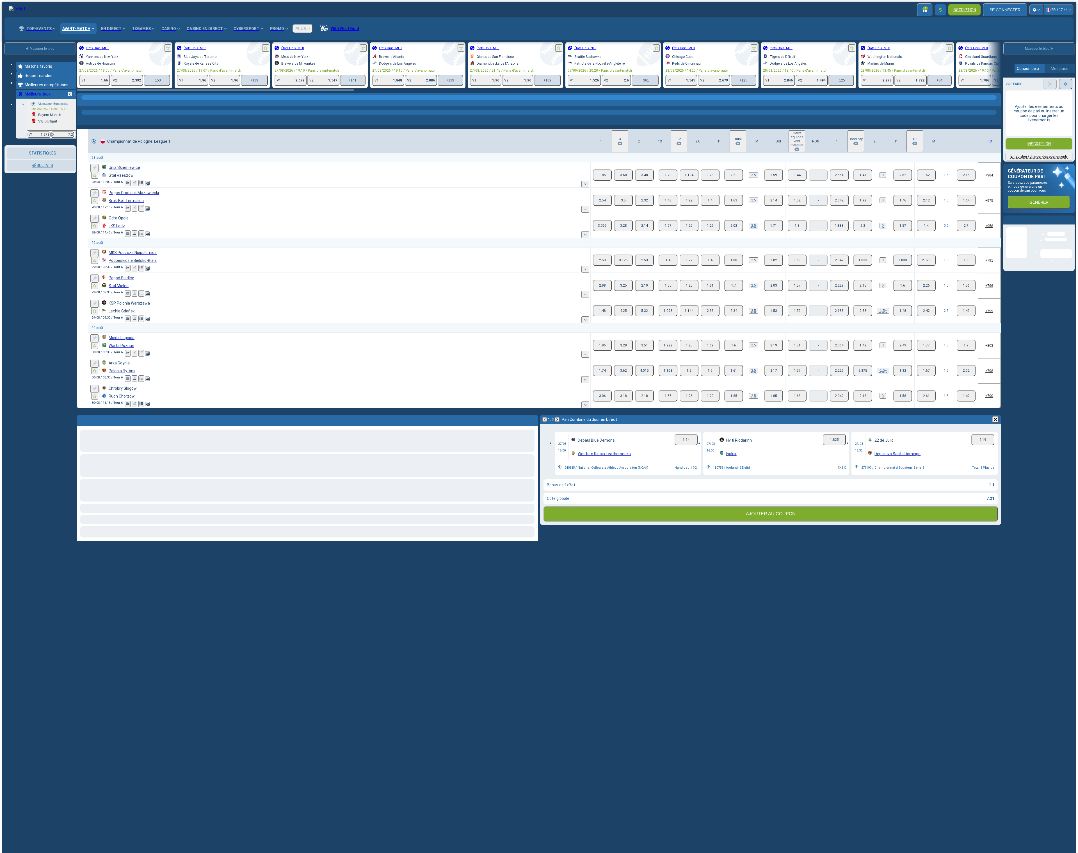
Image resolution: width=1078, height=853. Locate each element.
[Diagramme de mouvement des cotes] (134, 183)
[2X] (710, 175)
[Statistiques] (128, 183)
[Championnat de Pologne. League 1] (103, 103)
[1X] (668, 175)
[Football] (93, 103)
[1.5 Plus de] (926, 175)
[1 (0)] (862, 175)
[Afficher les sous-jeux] (585, 184)
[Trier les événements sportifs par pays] (71, 174)
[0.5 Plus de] (926, 225)
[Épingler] (94, 168)
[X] (623, 175)
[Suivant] (557, 419)
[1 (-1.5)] (862, 310)
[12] (689, 175)
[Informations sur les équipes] (147, 183)
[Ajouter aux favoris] (168, 48)
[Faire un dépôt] (940, 9)
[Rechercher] (996, 103)
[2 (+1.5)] (902, 310)
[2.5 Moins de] (773, 200)
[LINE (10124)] (82, 103)
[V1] (602, 175)
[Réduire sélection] (64, 174)
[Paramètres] (1036, 9)
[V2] (644, 175)
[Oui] (797, 175)
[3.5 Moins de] (773, 175)
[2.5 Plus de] (733, 200)
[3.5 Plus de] (733, 175)
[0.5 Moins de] (966, 225)
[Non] (839, 175)
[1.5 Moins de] (966, 175)
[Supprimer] (995, 419)
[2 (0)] (902, 175)
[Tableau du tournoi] (141, 183)
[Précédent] (70, 94)
